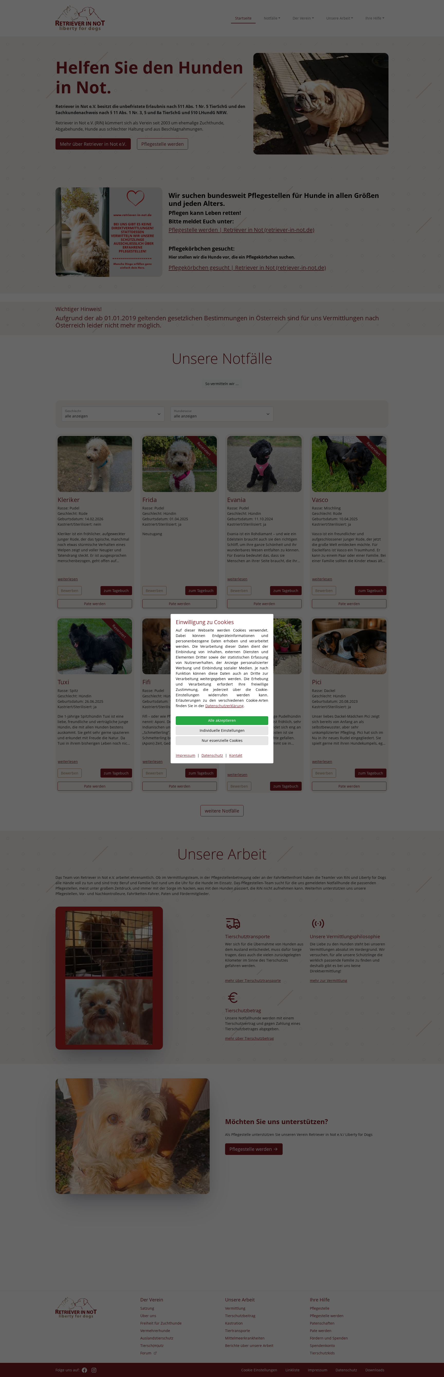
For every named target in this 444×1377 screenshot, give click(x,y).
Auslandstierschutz (156, 1338)
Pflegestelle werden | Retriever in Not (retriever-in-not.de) (241, 229)
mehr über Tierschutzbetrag (249, 1038)
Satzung (147, 1308)
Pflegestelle (319, 1308)
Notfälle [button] (271, 18)
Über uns (148, 1315)
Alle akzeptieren (222, 720)
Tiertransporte (237, 1330)
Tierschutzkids (322, 1353)
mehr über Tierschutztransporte (253, 980)
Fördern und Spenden (329, 1338)
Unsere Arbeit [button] (338, 18)
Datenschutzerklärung (224, 705)
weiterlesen (68, 579)
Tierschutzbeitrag (240, 1315)
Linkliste (292, 1369)
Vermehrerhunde (155, 1330)
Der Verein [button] (302, 18)
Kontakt (235, 755)
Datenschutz (212, 755)
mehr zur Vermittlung (328, 980)
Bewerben (69, 590)
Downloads (374, 1369)
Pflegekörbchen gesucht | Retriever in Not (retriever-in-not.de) (247, 267)
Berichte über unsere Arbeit (249, 1345)
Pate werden (95, 603)
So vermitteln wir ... (222, 383)
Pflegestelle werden (162, 144)
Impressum (185, 755)
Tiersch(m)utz (152, 1345)
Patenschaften (322, 1323)
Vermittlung (235, 1308)
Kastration (234, 1323)
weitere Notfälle (222, 811)
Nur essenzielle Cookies (222, 740)
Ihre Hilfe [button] (373, 18)
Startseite (243, 18)
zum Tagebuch (116, 590)
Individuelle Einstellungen (222, 730)
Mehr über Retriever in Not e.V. (93, 144)
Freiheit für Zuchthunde (161, 1323)
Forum (145, 1353)
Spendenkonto (322, 1345)
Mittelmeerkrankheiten (245, 1338)
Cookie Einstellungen (259, 1369)
